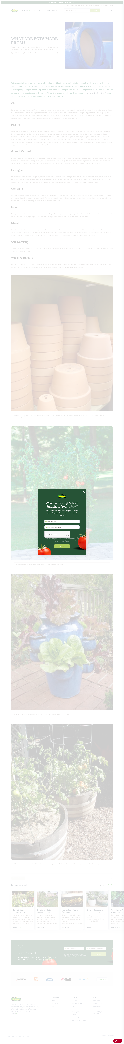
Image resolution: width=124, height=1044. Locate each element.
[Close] (84, 492)
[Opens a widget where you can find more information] (117, 1041)
